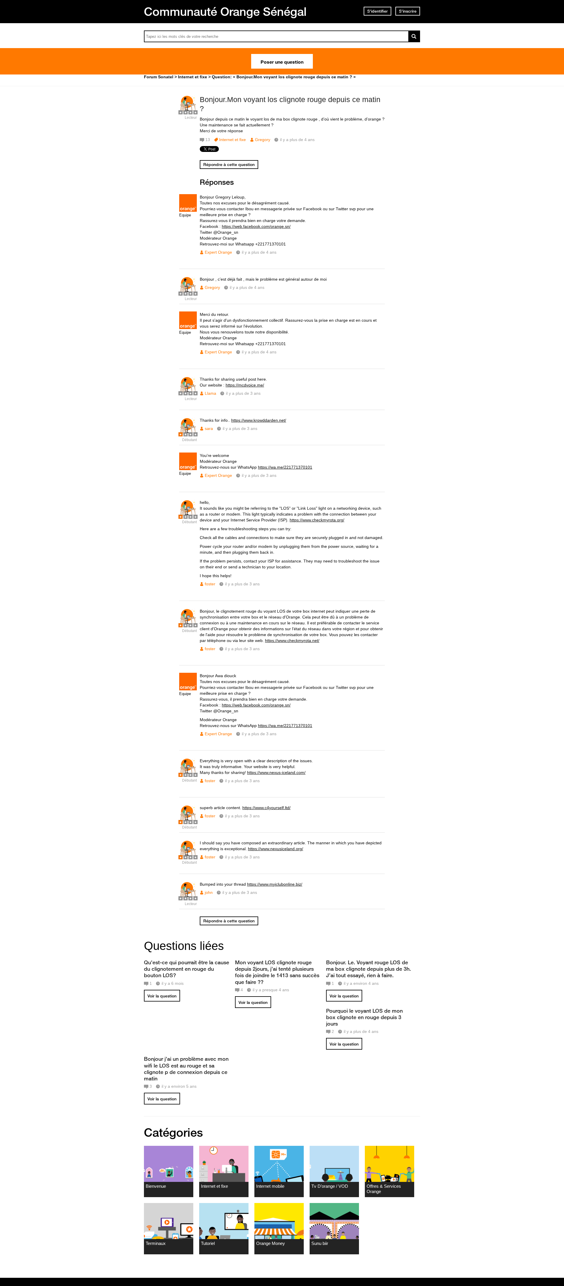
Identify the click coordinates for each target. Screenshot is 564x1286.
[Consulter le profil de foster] (188, 516)
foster (210, 584)
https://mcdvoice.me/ (245, 385)
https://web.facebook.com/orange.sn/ (256, 226)
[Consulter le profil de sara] (188, 433)
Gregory (262, 139)
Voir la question (162, 996)
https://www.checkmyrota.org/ (317, 520)
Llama (210, 393)
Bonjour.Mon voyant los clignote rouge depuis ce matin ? (290, 104)
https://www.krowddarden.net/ (258, 420)
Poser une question (282, 61)
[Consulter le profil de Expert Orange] (188, 210)
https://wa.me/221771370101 (285, 467)
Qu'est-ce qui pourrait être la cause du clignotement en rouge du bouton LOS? (186, 968)
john (209, 892)
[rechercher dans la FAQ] (414, 36)
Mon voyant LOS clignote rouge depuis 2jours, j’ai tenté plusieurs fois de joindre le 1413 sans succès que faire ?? (277, 972)
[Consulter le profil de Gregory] (188, 111)
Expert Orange (218, 252)
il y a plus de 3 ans (243, 393)
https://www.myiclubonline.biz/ (274, 884)
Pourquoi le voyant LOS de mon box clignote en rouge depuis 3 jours (364, 1017)
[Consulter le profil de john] (188, 897)
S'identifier (377, 11)
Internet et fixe (232, 139)
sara (209, 428)
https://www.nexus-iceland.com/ (276, 772)
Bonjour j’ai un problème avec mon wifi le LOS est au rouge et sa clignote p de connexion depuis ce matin (186, 1068)
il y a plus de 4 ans (259, 252)
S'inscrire (408, 11)
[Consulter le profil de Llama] (188, 392)
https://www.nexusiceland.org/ (275, 848)
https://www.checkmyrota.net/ (292, 640)
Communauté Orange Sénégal (225, 11)
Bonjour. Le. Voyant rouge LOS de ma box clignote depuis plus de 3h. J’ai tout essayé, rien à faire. (368, 968)
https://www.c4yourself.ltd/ (266, 807)
